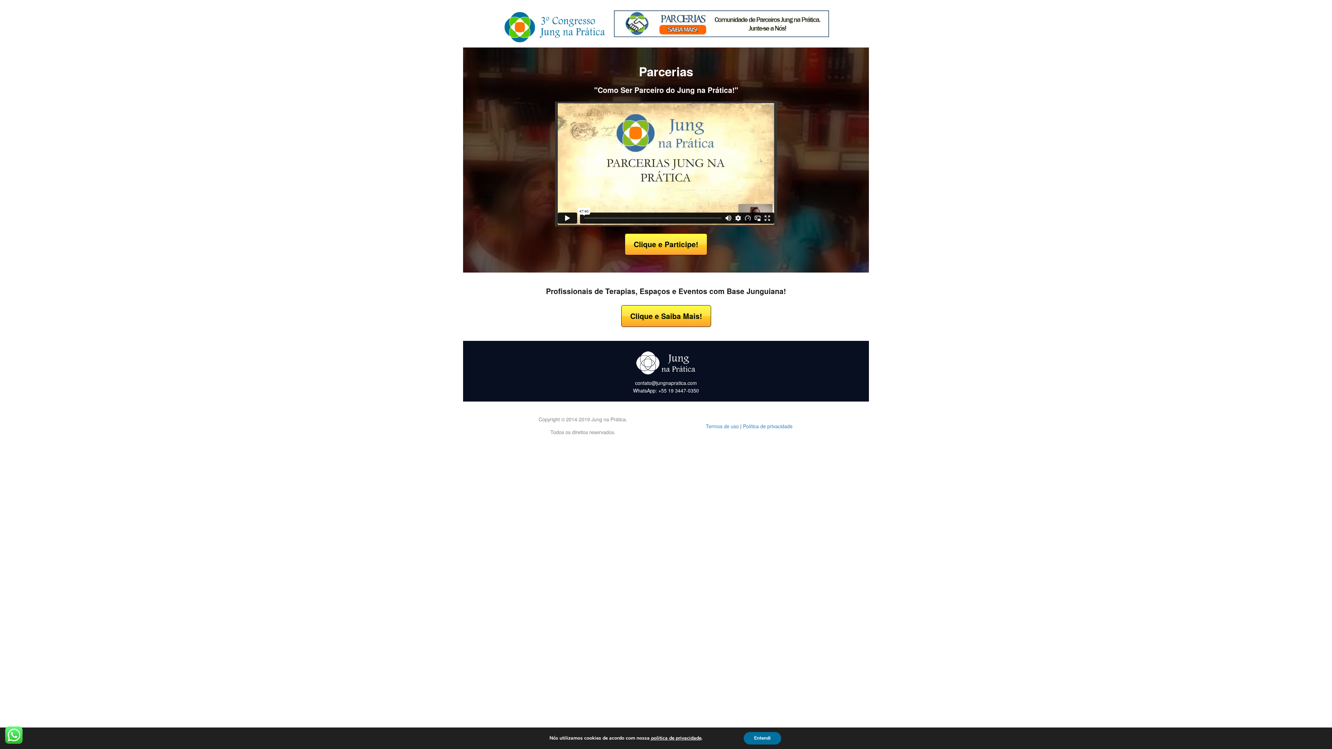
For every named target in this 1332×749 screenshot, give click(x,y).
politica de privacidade (675, 738)
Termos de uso (722, 426)
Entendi (762, 738)
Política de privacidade (768, 426)
